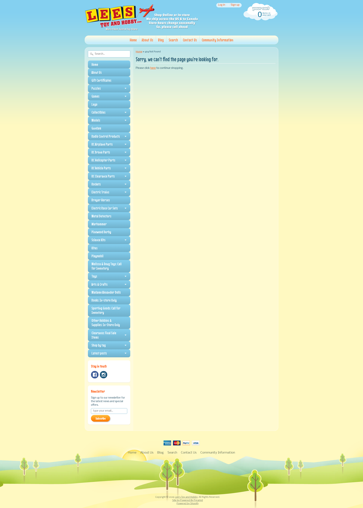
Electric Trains (100, 192)
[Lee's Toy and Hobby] (141, 30)
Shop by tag (99, 345)
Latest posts (99, 353)
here (153, 68)
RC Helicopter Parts (103, 160)
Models (96, 120)
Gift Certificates (101, 80)
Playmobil (97, 256)
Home (133, 39)
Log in (221, 5)
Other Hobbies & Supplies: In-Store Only (106, 322)
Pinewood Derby (101, 232)
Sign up (235, 5)
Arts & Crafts (100, 284)
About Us (147, 39)
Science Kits (98, 240)
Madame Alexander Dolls (106, 292)
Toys (94, 276)
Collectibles (98, 112)
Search (173, 39)
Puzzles (96, 88)
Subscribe (100, 418)
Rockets (96, 184)
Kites (95, 248)
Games (95, 96)
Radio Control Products (106, 136)
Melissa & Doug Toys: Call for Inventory (107, 266)
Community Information (217, 39)
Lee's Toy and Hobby (186, 497)
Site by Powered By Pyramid (187, 500)
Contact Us (190, 39)
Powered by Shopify (188, 504)
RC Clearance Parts (103, 176)
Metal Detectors (101, 216)
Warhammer (99, 224)
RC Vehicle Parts (101, 168)
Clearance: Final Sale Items (104, 335)
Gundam (96, 128)
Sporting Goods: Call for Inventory (106, 310)
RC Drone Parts (101, 152)
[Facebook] (95, 374)
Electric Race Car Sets (105, 208)
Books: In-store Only (104, 300)
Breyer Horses (101, 200)
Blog (161, 39)
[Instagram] (103, 374)
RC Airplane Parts (102, 144)
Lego (94, 104)
